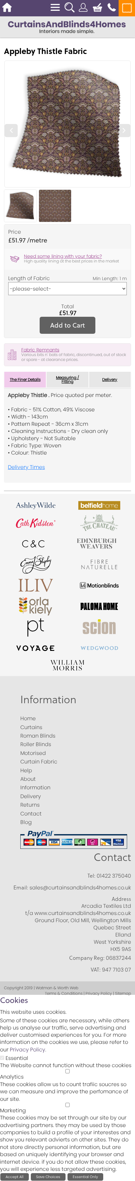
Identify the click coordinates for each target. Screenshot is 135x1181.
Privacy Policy (27, 1049)
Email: (20, 887)
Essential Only (85, 1176)
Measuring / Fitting (67, 379)
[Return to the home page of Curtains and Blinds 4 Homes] (67, 26)
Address (121, 899)
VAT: (96, 969)
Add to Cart (67, 325)
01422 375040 (114, 876)
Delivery (109, 379)
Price (14, 232)
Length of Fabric (29, 278)
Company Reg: (87, 957)
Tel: (91, 875)
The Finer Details (25, 379)
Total (67, 306)
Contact (112, 857)
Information (48, 699)
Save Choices (48, 1176)
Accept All (15, 1176)
